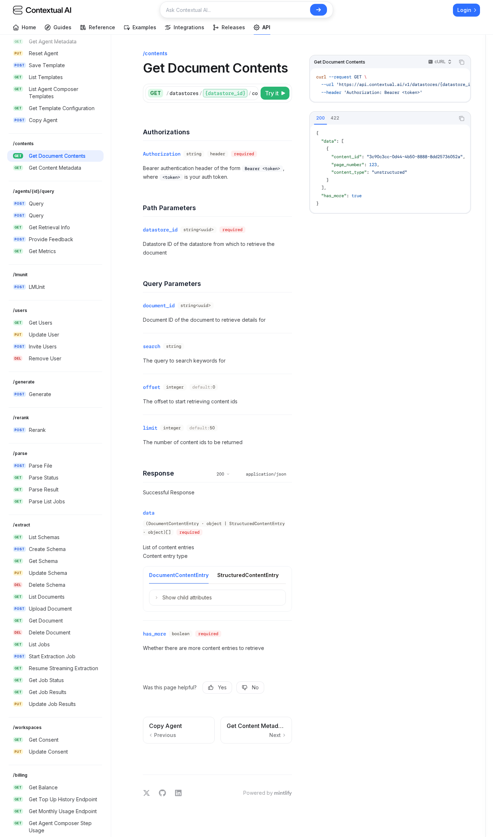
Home (29, 27)
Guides (62, 27)
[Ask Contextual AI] (318, 10)
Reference (102, 27)
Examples (144, 27)
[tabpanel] (390, 169)
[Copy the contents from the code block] (461, 62)
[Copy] (251, 93)
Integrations (189, 27)
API (266, 27)
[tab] (320, 118)
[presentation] (59, 436)
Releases (233, 27)
